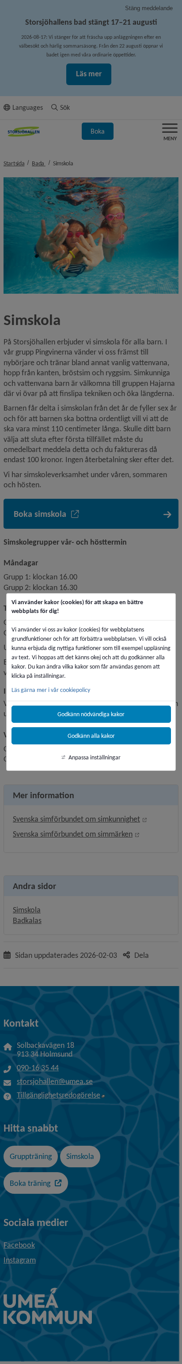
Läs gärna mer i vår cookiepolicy (50, 690)
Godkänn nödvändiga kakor (91, 714)
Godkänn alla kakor (91, 736)
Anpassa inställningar (94, 757)
